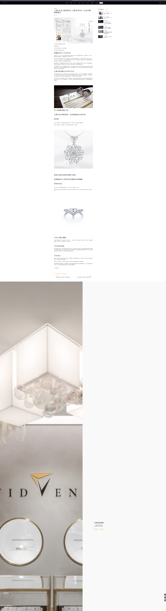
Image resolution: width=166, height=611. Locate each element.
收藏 (161, 2)
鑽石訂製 (83, 2)
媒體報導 (56, 8)
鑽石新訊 (88, 2)
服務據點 (92, 2)
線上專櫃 (97, 2)
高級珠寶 (79, 2)
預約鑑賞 (101, 2)
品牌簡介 (67, 2)
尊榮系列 (74, 2)
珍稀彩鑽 (70, 2)
